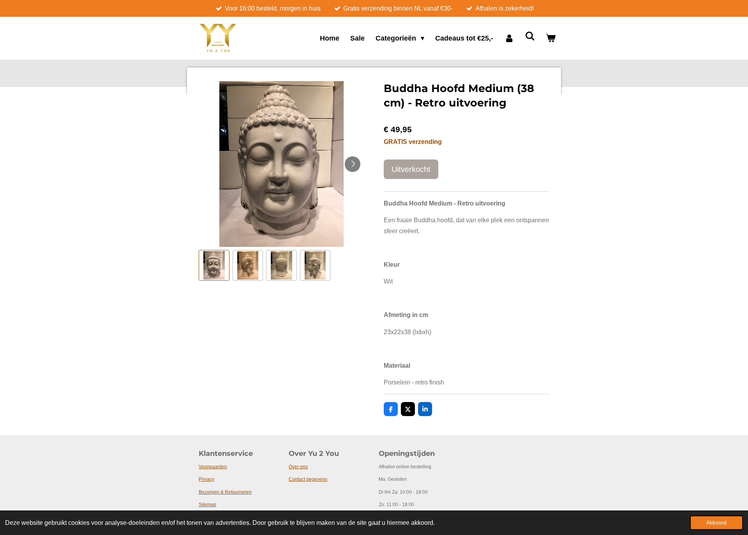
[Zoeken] (530, 36)
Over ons (298, 466)
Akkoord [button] (716, 522)
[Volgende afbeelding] (352, 164)
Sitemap (207, 504)
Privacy (206, 479)
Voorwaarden (213, 466)
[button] (214, 265)
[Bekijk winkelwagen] (550, 38)
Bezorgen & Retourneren (225, 492)
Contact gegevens (308, 479)
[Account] (509, 38)
